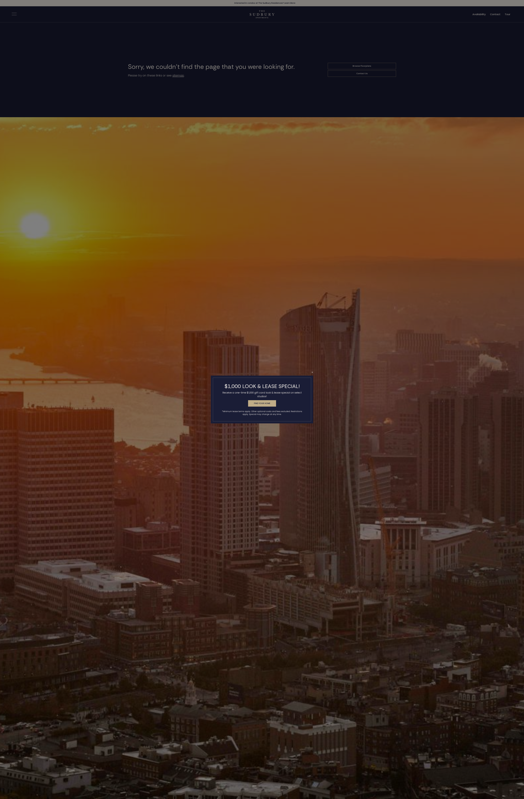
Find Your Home (262, 403)
